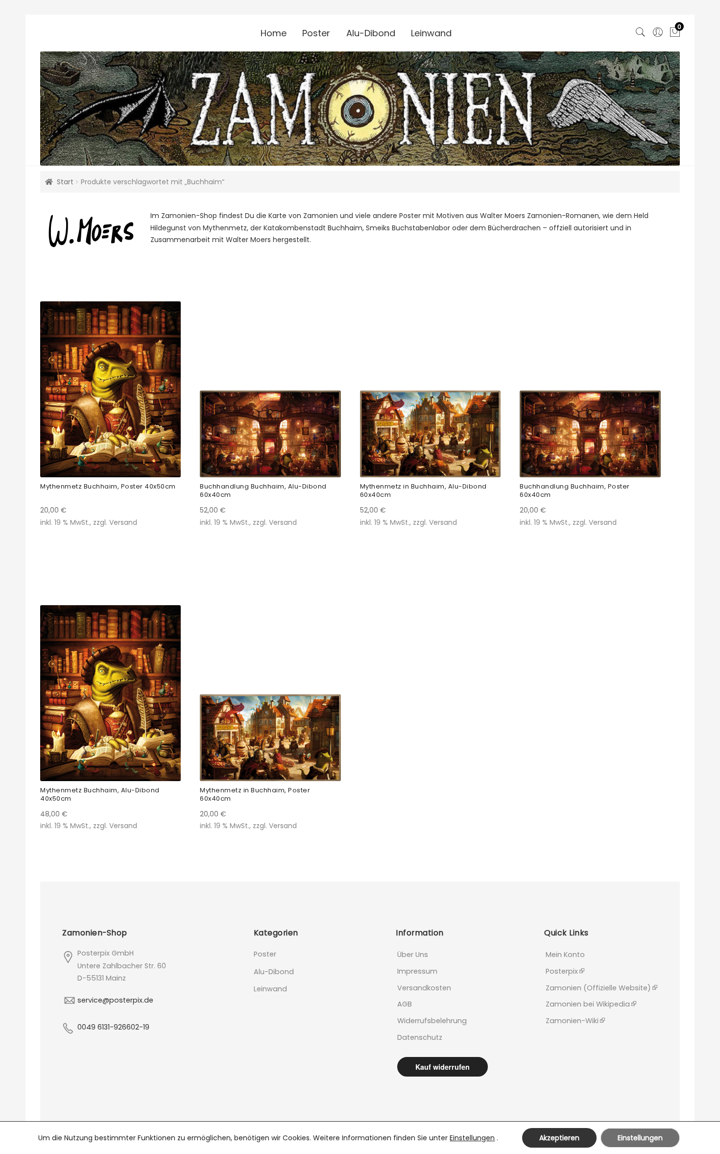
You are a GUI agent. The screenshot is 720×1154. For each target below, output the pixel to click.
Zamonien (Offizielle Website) (598, 988)
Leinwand (431, 33)
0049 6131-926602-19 (113, 1027)
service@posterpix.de (115, 1000)
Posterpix (562, 971)
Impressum (417, 971)
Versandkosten (424, 988)
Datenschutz (419, 1037)
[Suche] (640, 30)
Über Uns (412, 954)
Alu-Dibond (370, 33)
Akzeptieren (559, 1138)
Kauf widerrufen (442, 1067)
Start (65, 182)
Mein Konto (565, 954)
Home (274, 33)
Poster (316, 33)
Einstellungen (472, 1138)
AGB (404, 1004)
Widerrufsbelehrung (432, 1021)
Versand (123, 522)
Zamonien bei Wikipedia (588, 1004)
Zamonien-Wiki (572, 1021)
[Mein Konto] (657, 30)
